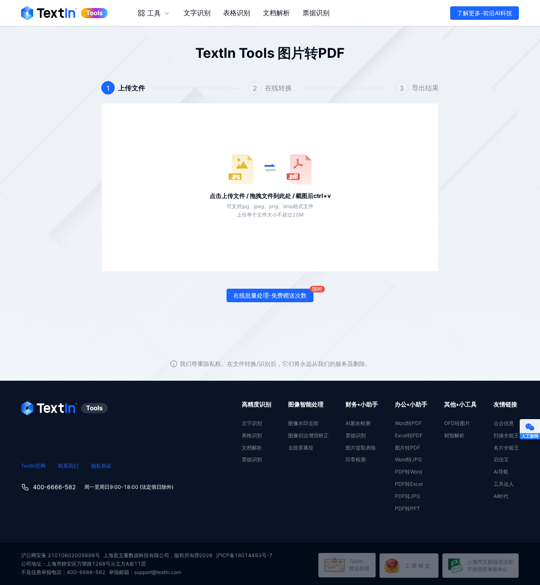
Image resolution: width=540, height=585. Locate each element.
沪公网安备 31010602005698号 (60, 555)
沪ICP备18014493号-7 (244, 555)
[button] (270, 187)
